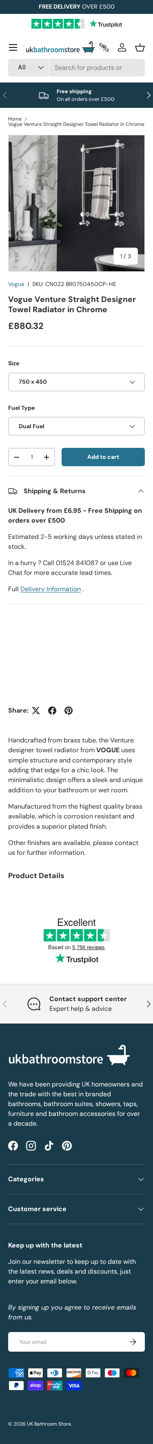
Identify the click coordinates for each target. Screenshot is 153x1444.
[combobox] (76, 67)
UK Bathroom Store (49, 1424)
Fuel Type (21, 407)
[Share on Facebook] (52, 710)
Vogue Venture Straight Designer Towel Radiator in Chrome (76, 124)
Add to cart (103, 456)
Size (13, 363)
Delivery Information (50, 589)
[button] (140, 47)
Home (15, 118)
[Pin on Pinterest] (68, 710)
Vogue (16, 284)
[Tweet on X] (36, 710)
